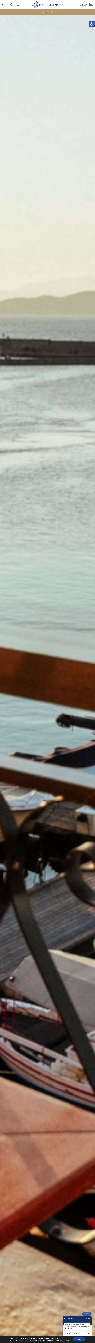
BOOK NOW (47, 12)
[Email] (88, 1318)
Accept (79, 1339)
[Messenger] (85, 1318)
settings (66, 1340)
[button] (92, 24)
